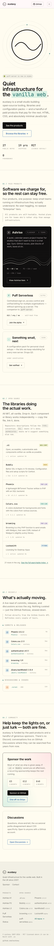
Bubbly (24, 903)
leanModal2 (42, 908)
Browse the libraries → (17, 133)
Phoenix (40, 898)
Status (5, 922)
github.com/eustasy (11, 941)
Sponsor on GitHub (18, 793)
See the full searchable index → (34, 562)
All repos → (39, 919)
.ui (22, 898)
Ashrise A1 (7, 898)
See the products (14, 125)
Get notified (14, 365)
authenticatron (43, 903)
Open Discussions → (19, 842)
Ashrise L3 (7, 908)
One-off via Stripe (17, 799)
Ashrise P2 (7, 903)
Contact (15, 884)
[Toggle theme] (49, 4)
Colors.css (26, 908)
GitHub (39, 4)
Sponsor (6, 884)
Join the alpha (15, 322)
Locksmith (41, 913)
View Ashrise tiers (17, 280)
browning (25, 913)
